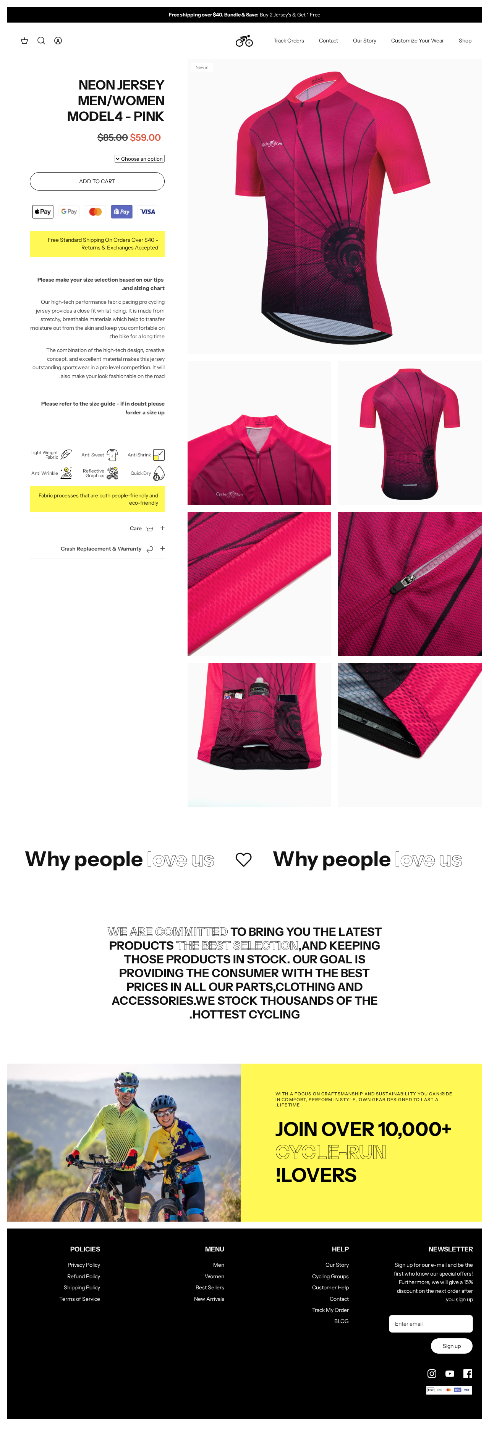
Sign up (452, 1346)
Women (214, 1276)
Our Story (364, 40)
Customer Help (330, 1287)
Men (218, 1264)
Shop (465, 40)
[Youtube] (450, 1373)
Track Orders (289, 40)
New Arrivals (209, 1298)
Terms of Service (79, 1298)
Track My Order (330, 1310)
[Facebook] (468, 1373)
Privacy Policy (84, 1264)
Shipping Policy (82, 1287)
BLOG (341, 1321)
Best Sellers (210, 1287)
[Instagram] (432, 1373)
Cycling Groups (330, 1276)
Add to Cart (97, 181)
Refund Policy (83, 1276)
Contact (328, 40)
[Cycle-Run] (244, 41)
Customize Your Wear (417, 40)
